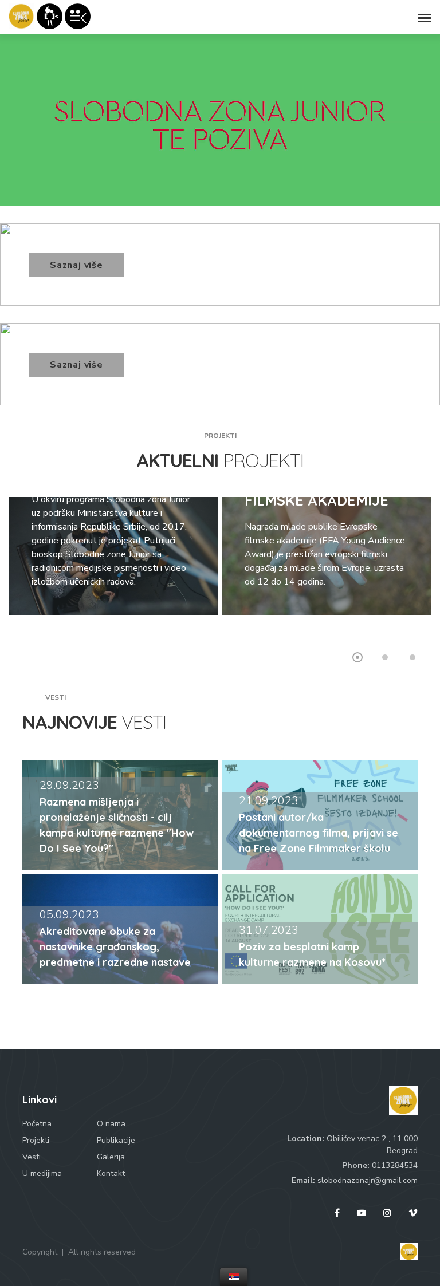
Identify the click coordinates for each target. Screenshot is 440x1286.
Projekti (35, 1140)
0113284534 (395, 1165)
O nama (111, 1123)
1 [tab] (357, 657)
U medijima (42, 1173)
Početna (37, 1123)
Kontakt (111, 1173)
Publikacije (116, 1140)
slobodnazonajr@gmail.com (367, 1180)
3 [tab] (412, 657)
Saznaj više (76, 265)
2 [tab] (385, 657)
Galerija (111, 1156)
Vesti (31, 1156)
